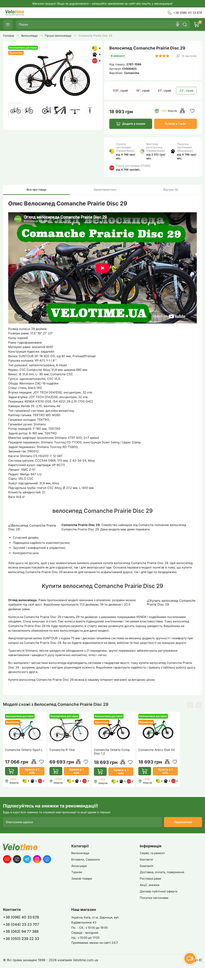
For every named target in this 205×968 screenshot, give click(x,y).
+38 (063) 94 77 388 (21, 931)
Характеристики (104, 189)
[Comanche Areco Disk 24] (158, 729)
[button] (190, 705)
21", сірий (164, 90)
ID (200, 960)
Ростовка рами (150, 878)
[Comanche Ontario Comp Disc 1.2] (113, 729)
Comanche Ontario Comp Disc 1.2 (112, 751)
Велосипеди (80, 853)
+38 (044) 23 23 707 (21, 924)
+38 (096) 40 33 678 (187, 13)
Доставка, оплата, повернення (162, 872)
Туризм (76, 872)
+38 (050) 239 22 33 (21, 939)
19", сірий (142, 90)
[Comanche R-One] (69, 729)
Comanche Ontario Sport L (24, 750)
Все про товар (36, 189)
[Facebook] (47, 859)
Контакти (146, 859)
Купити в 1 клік (175, 123)
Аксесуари (79, 866)
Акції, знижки (149, 885)
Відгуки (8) (170, 189)
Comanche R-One (62, 750)
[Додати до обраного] (192, 110)
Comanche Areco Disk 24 (156, 750)
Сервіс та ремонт (152, 853)
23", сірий (186, 90)
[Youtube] (7, 859)
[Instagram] (37, 859)
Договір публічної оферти (158, 891)
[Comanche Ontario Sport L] (24, 729)
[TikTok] (17, 859)
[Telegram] (27, 859)
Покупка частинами (154, 898)
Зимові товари (81, 878)
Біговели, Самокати (85, 859)
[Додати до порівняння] (182, 110)
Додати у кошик (133, 123)
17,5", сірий (120, 90)
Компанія (146, 866)
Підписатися (183, 822)
